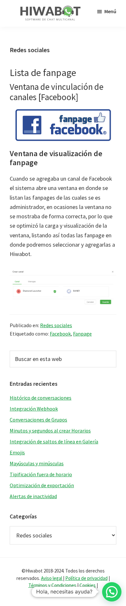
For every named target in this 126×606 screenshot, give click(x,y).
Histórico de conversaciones (40, 397)
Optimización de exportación (42, 485)
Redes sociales (56, 325)
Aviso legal (52, 578)
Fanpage (82, 333)
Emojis (17, 452)
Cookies (87, 585)
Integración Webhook (34, 408)
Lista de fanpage (43, 72)
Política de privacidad (86, 578)
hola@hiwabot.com (63, 593)
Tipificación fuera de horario (41, 474)
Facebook (60, 333)
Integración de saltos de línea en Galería (54, 441)
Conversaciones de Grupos (38, 419)
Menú (110, 11)
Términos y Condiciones (52, 585)
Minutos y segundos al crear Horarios (50, 430)
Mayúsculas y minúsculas (37, 463)
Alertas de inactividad (33, 496)
